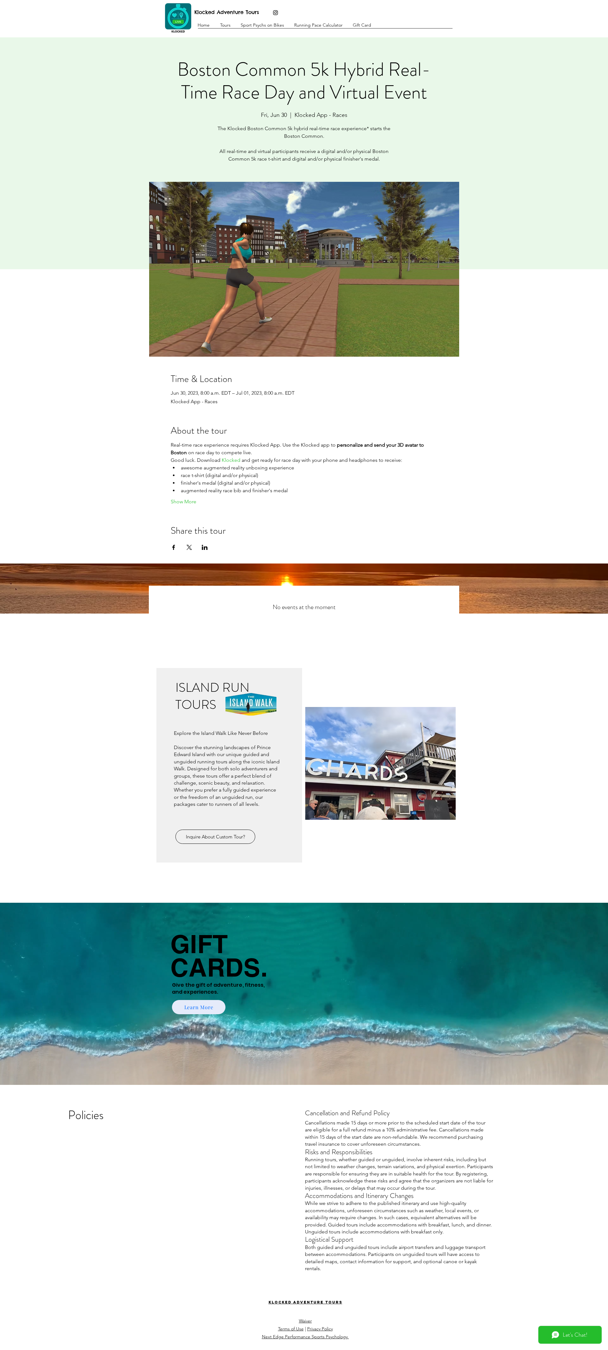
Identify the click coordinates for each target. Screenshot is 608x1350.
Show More (183, 502)
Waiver (305, 1321)
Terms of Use (291, 1329)
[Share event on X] (189, 547)
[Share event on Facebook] (174, 547)
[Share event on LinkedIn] (205, 547)
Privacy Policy (320, 1329)
